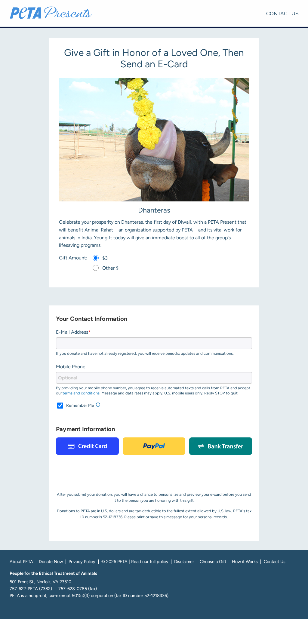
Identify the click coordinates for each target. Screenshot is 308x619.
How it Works (245, 561)
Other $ (110, 268)
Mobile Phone (70, 366)
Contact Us (282, 13)
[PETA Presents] (51, 12)
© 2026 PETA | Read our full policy (134, 561)
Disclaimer (184, 561)
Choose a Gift (213, 561)
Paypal (154, 446)
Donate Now (51, 561)
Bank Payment (220, 446)
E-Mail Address (72, 332)
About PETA (21, 561)
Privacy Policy (82, 561)
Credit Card (87, 446)
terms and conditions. (81, 393)
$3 (105, 258)
